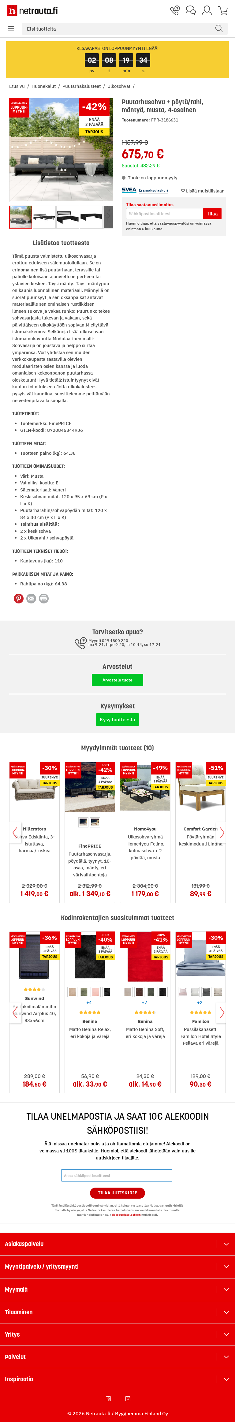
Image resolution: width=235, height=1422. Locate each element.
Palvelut (15, 1357)
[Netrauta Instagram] (128, 1399)
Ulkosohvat (119, 86)
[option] (83, 822)
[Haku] (219, 29)
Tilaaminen (19, 1312)
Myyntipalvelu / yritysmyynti (42, 1267)
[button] (11, 28)
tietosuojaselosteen (126, 1215)
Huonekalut (44, 86)
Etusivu (17, 86)
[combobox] (125, 29)
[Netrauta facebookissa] (109, 1399)
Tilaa (212, 214)
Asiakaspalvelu (24, 1244)
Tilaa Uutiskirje (117, 1193)
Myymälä (16, 1289)
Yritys (12, 1334)
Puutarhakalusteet (82, 86)
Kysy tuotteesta (117, 719)
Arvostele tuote (117, 680)
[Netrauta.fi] (32, 10)
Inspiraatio (19, 1379)
